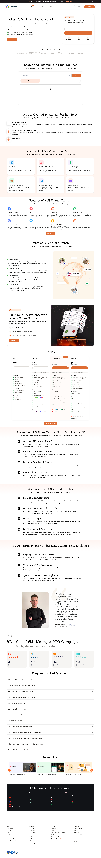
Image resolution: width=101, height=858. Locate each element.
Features (31, 826)
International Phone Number (14, 838)
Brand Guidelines (55, 845)
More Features (50, 233)
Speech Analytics (33, 845)
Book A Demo (78, 6)
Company (76, 826)
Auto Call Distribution (34, 834)
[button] (46, 75)
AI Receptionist (10, 828)
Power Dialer (32, 830)
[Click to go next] (91, 770)
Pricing (59, 6)
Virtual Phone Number (12, 843)
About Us (75, 830)
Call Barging (32, 843)
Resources (54, 826)
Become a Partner (55, 838)
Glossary (53, 830)
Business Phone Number (13, 836)
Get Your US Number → (78, 33)
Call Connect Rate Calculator (58, 832)
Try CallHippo (89, 6)
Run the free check (67, 1)
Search (76, 75)
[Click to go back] (9, 770)
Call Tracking (32, 838)
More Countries (85, 792)
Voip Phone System (11, 834)
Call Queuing (32, 836)
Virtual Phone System (12, 841)
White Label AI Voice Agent (58, 841)
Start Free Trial (11, 39)
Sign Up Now (21, 367)
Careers (75, 836)
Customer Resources (56, 843)
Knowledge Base (77, 828)
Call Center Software (12, 845)
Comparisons (54, 828)
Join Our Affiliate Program (57, 836)
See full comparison (51, 423)
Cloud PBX (9, 830)
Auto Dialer (31, 828)
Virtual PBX (9, 832)
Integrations (53, 6)
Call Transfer (32, 832)
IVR (30, 841)
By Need (9, 826)
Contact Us (76, 832)
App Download (54, 834)
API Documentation (78, 834)
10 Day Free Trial (41, 367)
